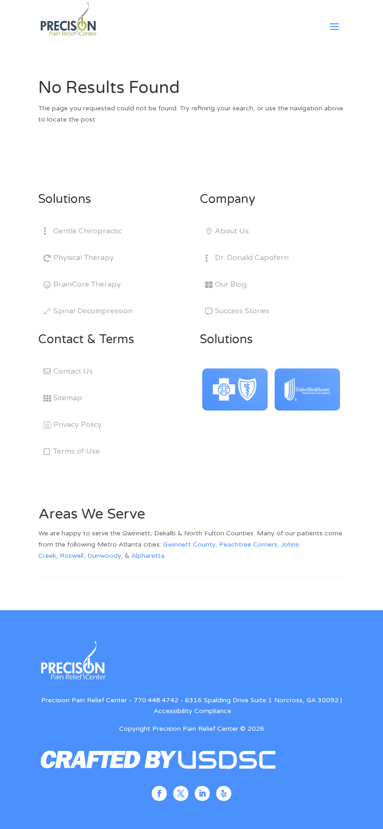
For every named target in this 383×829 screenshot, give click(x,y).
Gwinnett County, (190, 544)
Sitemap (67, 398)
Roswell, (72, 556)
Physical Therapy (83, 257)
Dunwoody (104, 556)
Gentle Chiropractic (87, 231)
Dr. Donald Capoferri (252, 257)
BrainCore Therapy (87, 284)
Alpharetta (147, 556)
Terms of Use (76, 451)
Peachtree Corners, (249, 544)
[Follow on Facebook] (159, 793)
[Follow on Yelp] (223, 793)
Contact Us (73, 371)
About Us (232, 231)
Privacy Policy (77, 424)
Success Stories (242, 311)
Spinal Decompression (93, 311)
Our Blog (231, 284)
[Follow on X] (180, 793)
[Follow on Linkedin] (202, 793)
